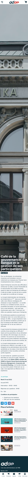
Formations (8, 476)
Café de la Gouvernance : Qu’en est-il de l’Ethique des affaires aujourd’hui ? (20, 429)
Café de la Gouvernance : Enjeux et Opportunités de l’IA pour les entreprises (20, 420)
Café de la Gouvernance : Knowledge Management (20, 437)
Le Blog (19, 476)
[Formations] (8, 474)
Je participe (4, 376)
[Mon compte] (25, 474)
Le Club (3, 476)
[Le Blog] (19, 474)
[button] (2, 403)
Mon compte (24, 476)
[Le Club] (3, 474)
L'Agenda (14, 476)
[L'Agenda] (14, 474)
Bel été (16, 410)
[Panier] (26, 2)
